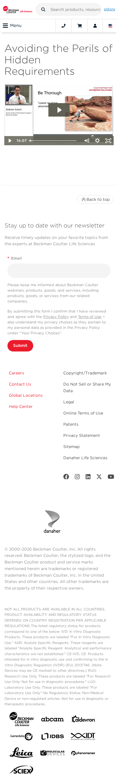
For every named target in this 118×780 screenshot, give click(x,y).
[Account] (95, 25)
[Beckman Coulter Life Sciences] (17, 9)
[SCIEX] (21, 771)
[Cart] (79, 25)
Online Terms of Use (83, 413)
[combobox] (68, 9)
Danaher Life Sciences (85, 457)
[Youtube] (111, 478)
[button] (43, 9)
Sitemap (71, 446)
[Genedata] (21, 737)
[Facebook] (66, 478)
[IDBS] (52, 738)
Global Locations (26, 395)
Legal (68, 402)
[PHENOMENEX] (83, 754)
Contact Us (20, 384)
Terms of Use (89, 317)
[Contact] (63, 25)
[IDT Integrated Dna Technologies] (83, 737)
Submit (20, 345)
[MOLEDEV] (52, 754)
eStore (109, 9)
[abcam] (52, 720)
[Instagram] (77, 478)
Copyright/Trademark (85, 373)
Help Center (21, 406)
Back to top (98, 199)
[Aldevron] (83, 720)
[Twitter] (99, 478)
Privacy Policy (56, 317)
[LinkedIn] (88, 478)
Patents (70, 424)
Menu (15, 25)
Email (14, 258)
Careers (16, 373)
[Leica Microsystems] (21, 754)
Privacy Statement (81, 435)
